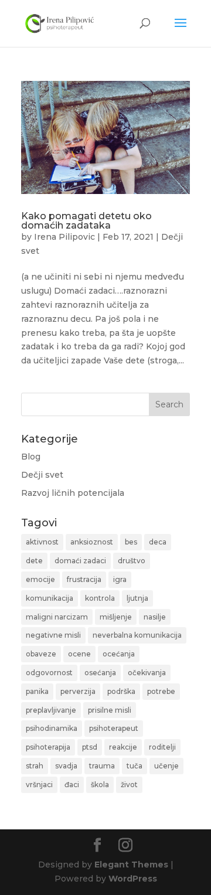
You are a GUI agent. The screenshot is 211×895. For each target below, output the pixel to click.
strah (34, 765)
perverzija (78, 691)
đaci (71, 784)
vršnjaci (39, 784)
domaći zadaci (80, 560)
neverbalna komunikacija (137, 635)
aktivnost (42, 541)
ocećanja (119, 653)
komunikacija (49, 598)
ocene (79, 653)
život (129, 784)
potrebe (161, 691)
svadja (66, 765)
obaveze (41, 653)
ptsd (89, 747)
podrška (121, 691)
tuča (134, 765)
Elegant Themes (131, 864)
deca (157, 541)
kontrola (100, 598)
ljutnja (137, 598)
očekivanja (147, 672)
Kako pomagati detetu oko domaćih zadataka (86, 220)
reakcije (123, 747)
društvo (131, 560)
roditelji (162, 747)
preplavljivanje (51, 710)
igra (120, 579)
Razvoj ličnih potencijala (72, 493)
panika (37, 691)
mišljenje (116, 616)
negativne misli (53, 635)
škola (100, 784)
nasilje (155, 616)
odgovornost (49, 672)
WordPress (132, 878)
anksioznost (91, 541)
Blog (30, 456)
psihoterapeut (113, 728)
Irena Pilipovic (64, 237)
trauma (102, 765)
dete (34, 560)
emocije (40, 579)
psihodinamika (51, 728)
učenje (166, 765)
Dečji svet (42, 474)
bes (131, 541)
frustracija (84, 579)
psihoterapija (48, 747)
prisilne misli (109, 710)
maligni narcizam (57, 616)
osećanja (100, 672)
